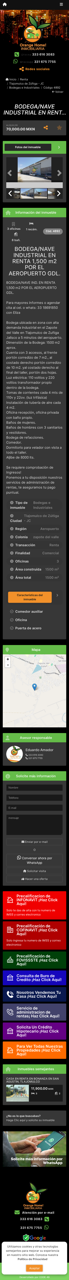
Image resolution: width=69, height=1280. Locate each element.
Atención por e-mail (37, 1212)
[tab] (28, 147)
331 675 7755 (45, 62)
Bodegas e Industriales (24, 87)
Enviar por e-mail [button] (36, 842)
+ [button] (8, 659)
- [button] (8, 664)
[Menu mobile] (5, 4)
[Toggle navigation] (61, 4)
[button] (10, 173)
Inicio (12, 79)
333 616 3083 (43, 54)
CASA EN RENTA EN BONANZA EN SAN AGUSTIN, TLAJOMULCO (32, 1080)
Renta (24, 79)
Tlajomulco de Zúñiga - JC (26, 83)
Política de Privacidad (33, 1259)
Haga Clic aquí (15, 1120)
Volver (58, 92)
